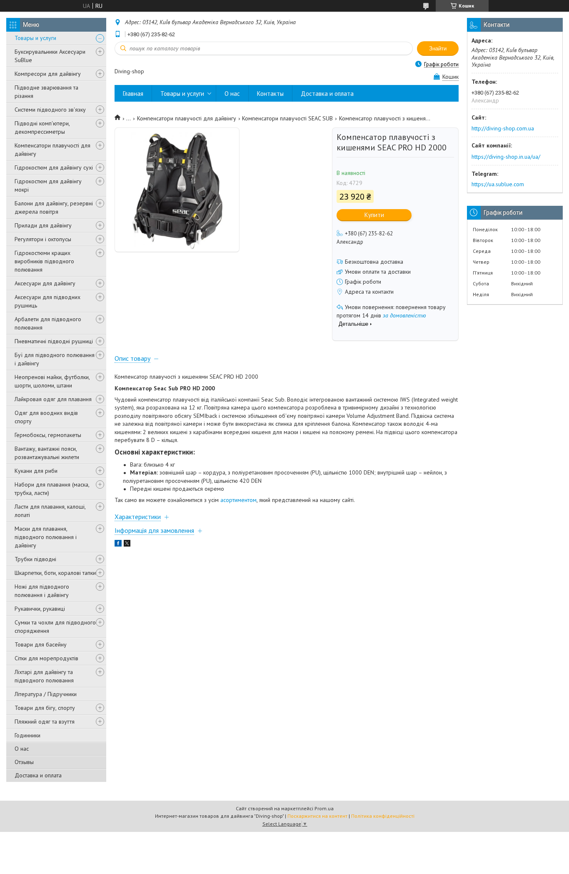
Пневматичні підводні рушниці (54, 341)
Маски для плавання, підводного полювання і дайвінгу (46, 537)
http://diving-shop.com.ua (503, 128)
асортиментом (238, 500)
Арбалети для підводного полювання (48, 323)
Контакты (270, 93)
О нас (22, 748)
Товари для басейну (41, 644)
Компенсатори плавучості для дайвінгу (52, 149)
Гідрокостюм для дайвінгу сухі (54, 167)
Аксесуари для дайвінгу (45, 283)
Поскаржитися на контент (317, 816)
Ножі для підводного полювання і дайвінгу (42, 591)
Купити (374, 215)
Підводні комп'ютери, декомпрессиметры (42, 127)
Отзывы (24, 762)
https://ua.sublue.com (498, 184)
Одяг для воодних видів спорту (46, 417)
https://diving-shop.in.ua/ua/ (506, 156)
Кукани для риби (36, 470)
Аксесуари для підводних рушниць (47, 301)
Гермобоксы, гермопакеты (48, 435)
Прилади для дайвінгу (43, 225)
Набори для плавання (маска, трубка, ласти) (52, 489)
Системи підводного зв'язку (50, 109)
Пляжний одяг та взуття (45, 721)
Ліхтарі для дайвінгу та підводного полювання (44, 676)
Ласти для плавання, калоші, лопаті (50, 511)
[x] (127, 544)
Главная (133, 93)
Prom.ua (324, 808)
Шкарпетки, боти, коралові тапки (55, 573)
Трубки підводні (35, 559)
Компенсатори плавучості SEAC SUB (287, 118)
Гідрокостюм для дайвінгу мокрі (48, 185)
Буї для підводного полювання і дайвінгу (55, 359)
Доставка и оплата (38, 775)
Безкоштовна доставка (374, 262)
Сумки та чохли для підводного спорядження (55, 626)
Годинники (27, 735)
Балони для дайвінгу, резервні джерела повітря (54, 207)
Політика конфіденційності (382, 816)
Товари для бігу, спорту (45, 708)
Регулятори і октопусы (43, 239)
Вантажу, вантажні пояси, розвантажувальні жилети (47, 453)
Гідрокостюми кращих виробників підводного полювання (44, 261)
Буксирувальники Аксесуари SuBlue (50, 56)
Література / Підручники (46, 694)
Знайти (438, 48)
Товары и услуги (35, 38)
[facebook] (118, 544)
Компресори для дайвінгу (48, 73)
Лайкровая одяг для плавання (53, 399)
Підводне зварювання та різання (46, 92)
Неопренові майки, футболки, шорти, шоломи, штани (52, 381)
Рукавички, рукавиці (40, 608)
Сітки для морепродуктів (46, 658)
